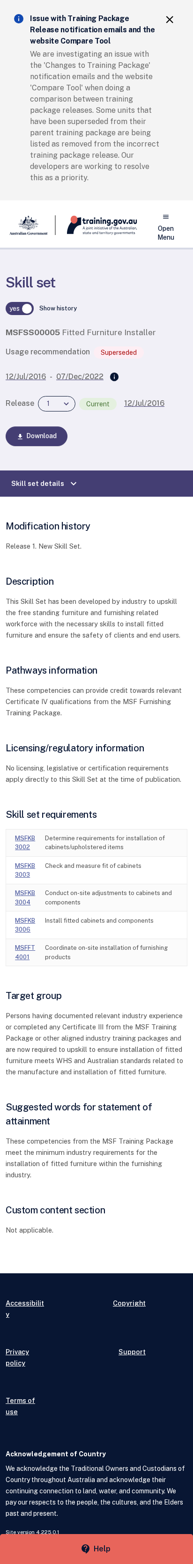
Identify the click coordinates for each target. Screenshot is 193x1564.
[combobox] (56, 403)
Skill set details (45, 483)
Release (20, 403)
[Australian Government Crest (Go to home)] (31, 225)
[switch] (20, 308)
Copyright (129, 1303)
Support (132, 1352)
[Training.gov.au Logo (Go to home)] (96, 225)
